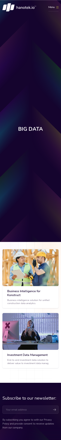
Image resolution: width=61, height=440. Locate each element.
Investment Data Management (27, 355)
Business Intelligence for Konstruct (24, 293)
